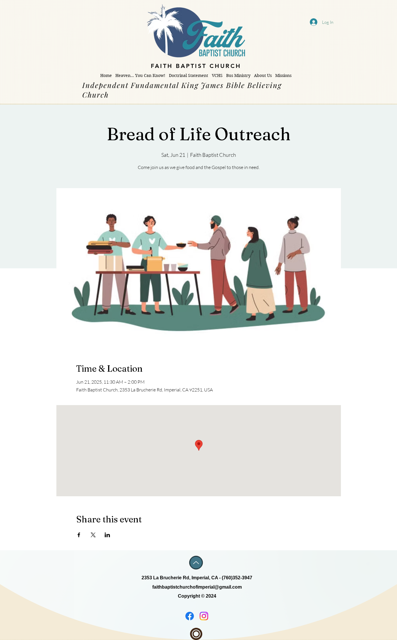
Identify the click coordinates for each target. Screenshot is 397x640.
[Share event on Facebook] (79, 535)
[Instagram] (204, 616)
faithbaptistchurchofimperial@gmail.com (197, 587)
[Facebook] (189, 616)
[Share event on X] (93, 535)
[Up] (196, 562)
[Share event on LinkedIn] (107, 535)
